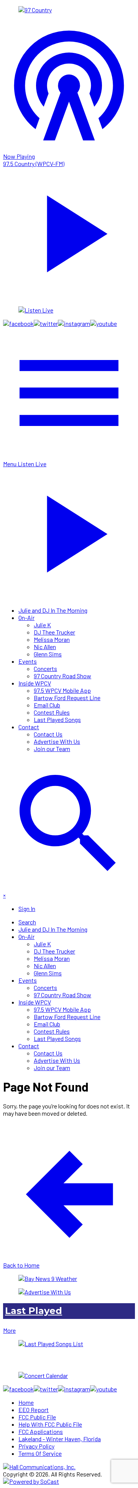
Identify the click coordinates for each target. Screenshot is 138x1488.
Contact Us (48, 734)
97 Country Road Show (62, 675)
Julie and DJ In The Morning (52, 610)
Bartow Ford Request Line (67, 697)
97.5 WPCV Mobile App (62, 690)
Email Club (47, 705)
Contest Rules (52, 712)
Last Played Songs (57, 719)
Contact (28, 726)
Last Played (33, 1310)
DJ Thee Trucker (54, 632)
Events (27, 661)
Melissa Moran (52, 639)
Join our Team (52, 748)
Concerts (45, 668)
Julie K (42, 624)
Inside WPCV (34, 683)
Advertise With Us (57, 741)
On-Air (26, 617)
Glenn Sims (48, 654)
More (9, 1330)
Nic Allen (45, 646)
